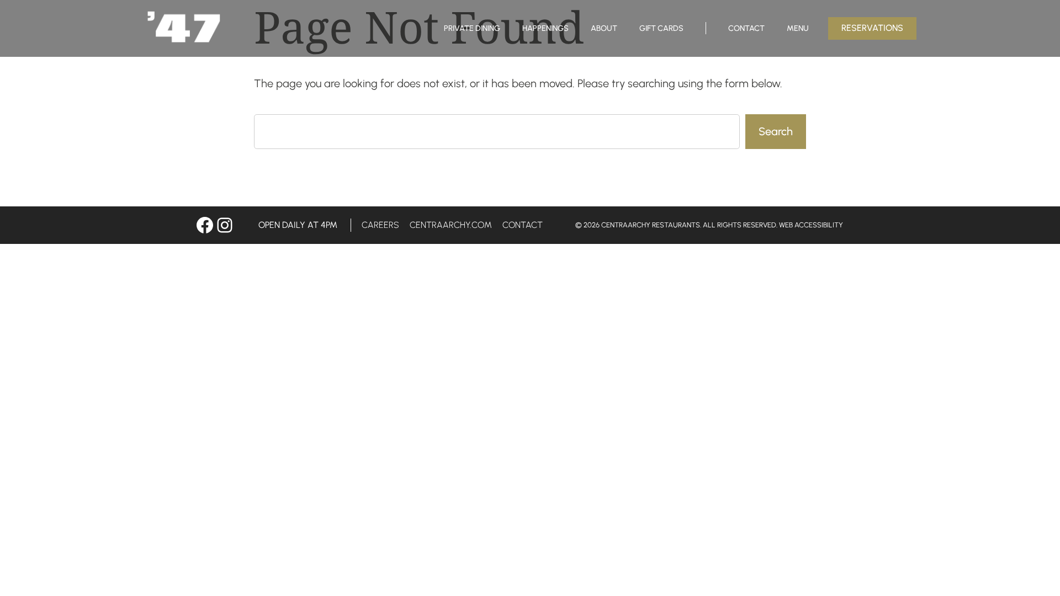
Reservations (872, 28)
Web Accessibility (811, 225)
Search (776, 131)
